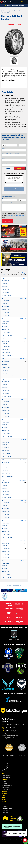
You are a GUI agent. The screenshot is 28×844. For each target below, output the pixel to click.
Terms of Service (20, 215)
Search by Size (6, 766)
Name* (4, 148)
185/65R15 (22, 399)
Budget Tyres (5, 810)
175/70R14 (22, 298)
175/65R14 (22, 278)
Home (4, 11)
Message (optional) (7, 203)
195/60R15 (22, 419)
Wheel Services (6, 789)
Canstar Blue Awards (7, 808)
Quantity (21, 143)
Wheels (4, 774)
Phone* (10, 153)
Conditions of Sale (20, 840)
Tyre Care (4, 770)
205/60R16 (22, 500)
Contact (4, 793)
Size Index (4, 806)
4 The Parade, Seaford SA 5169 (14, 724)
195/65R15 (22, 439)
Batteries (4, 781)
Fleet (3, 795)
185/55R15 (22, 359)
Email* (4, 158)
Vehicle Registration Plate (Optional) (8, 197)
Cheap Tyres (5, 812)
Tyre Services (5, 787)
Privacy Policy (9, 215)
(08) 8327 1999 (10, 728)
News (3, 797)
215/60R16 (22, 520)
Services (4, 779)
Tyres (3, 762)
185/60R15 (22, 379)
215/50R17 (22, 540)
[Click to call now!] (22, 2)
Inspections (4, 783)
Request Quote (7, 221)
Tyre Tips (4, 772)
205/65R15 (22, 460)
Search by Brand (6, 768)
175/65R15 (22, 339)
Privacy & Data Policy (10, 840)
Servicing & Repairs (7, 785)
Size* (3, 143)
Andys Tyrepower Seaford (15, 5)
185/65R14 (22, 318)
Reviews (4, 801)
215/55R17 (22, 560)
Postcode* (5, 163)
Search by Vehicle (6, 764)
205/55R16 (22, 480)
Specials (4, 791)
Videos (4, 799)
